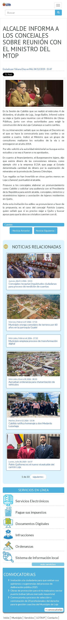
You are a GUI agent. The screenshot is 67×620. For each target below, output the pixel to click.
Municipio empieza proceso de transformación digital (33, 342)
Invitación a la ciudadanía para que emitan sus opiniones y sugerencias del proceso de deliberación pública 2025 (34, 584)
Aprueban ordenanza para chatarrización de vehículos (32, 383)
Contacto (52, 617)
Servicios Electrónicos (32, 501)
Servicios (29, 617)
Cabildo (8, 224)
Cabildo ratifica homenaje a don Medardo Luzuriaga (30, 424)
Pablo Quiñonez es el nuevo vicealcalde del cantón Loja (31, 465)
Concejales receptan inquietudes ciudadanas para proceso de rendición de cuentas (33, 285)
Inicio (6, 617)
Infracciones (24, 535)
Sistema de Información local (37, 558)
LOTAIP (40, 617)
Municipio (17, 617)
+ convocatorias (54, 609)
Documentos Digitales (32, 524)
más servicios (48, 564)
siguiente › (38, 476)
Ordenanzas (24, 546)
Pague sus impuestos (30, 512)
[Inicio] (7, 4)
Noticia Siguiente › (45, 230)
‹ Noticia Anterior (21, 230)
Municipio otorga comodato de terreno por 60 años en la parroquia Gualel (33, 326)
